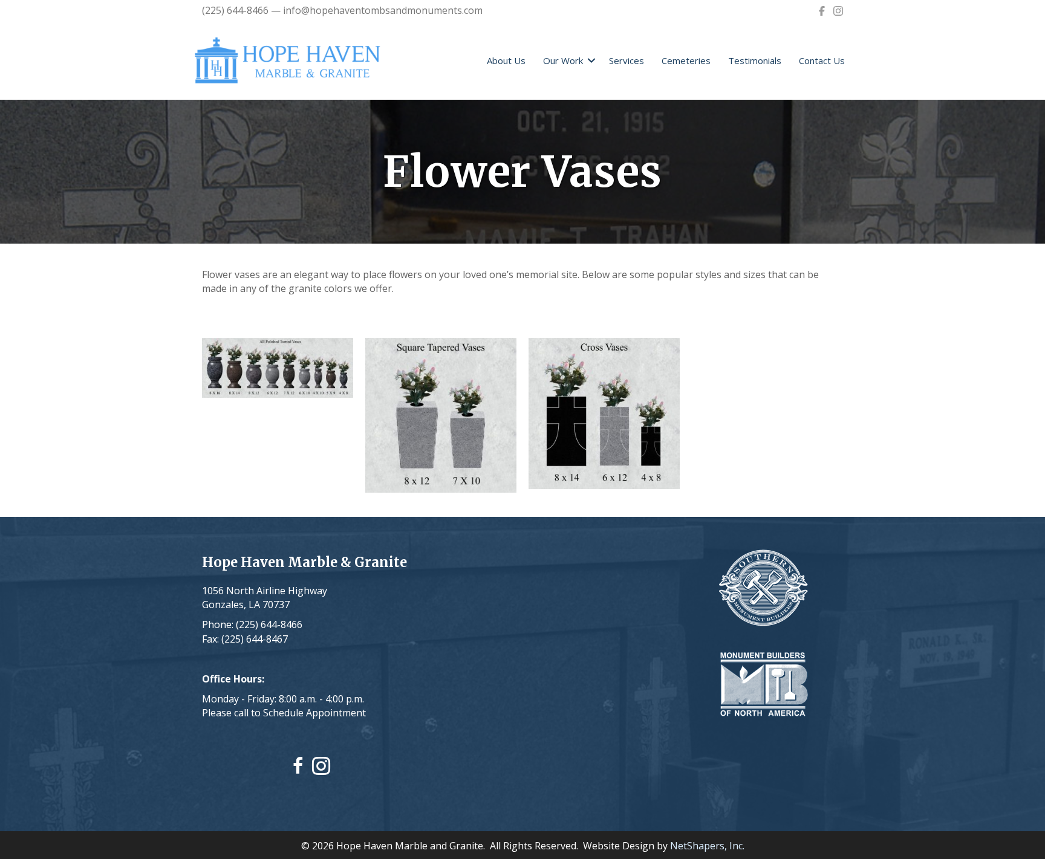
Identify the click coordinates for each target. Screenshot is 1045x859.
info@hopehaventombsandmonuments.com (383, 10)
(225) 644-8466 (235, 10)
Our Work (563, 60)
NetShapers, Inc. (707, 845)
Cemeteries (686, 60)
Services (626, 60)
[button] (591, 61)
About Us (506, 60)
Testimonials (754, 60)
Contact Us (822, 60)
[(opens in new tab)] (763, 587)
